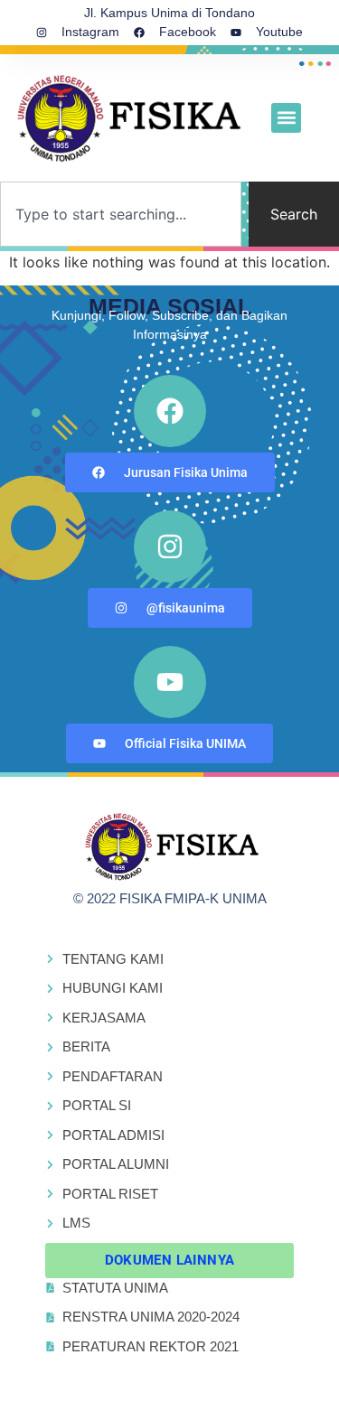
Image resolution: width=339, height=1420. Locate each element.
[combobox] (120, 214)
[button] (286, 118)
